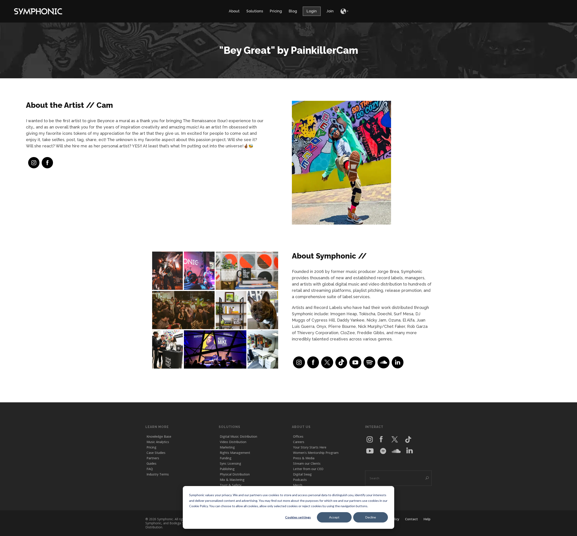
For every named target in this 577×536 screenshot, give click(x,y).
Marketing (227, 447)
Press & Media (303, 458)
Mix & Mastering (232, 479)
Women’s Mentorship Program (316, 452)
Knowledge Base (159, 436)
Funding (225, 458)
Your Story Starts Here (309, 447)
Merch (297, 485)
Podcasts (300, 479)
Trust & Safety (230, 485)
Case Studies (156, 452)
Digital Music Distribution (238, 436)
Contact (411, 519)
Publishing (227, 469)
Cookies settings (298, 517)
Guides (151, 463)
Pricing (151, 447)
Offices (298, 436)
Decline (370, 517)
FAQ (150, 469)
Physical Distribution (235, 474)
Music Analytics (158, 442)
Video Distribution (233, 442)
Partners (153, 458)
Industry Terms (158, 474)
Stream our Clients (307, 463)
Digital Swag (302, 474)
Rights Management (235, 452)
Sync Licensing (230, 463)
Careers (298, 442)
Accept (334, 517)
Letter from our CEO (308, 469)
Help (427, 519)
